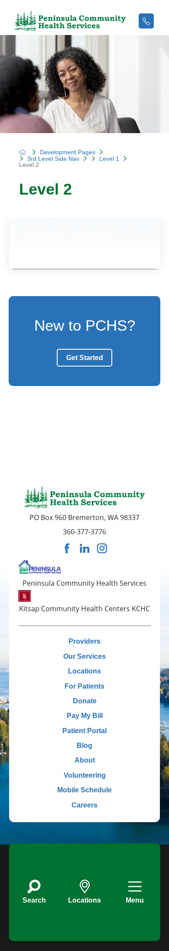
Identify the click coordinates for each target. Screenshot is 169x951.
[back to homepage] (22, 152)
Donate (85, 701)
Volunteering (85, 775)
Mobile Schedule (84, 790)
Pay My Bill (85, 715)
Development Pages (67, 152)
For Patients (84, 685)
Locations (84, 671)
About (85, 760)
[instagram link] (102, 548)
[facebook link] (67, 548)
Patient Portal (84, 730)
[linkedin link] (85, 548)
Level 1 (109, 159)
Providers (84, 641)
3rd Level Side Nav (53, 159)
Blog (84, 745)
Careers (85, 805)
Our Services (84, 656)
